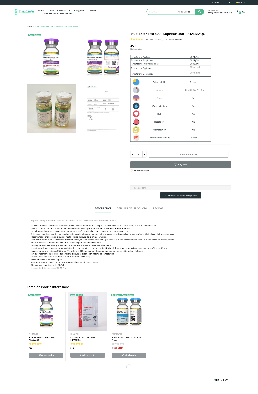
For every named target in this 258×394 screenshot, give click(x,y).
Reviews (158, 208)
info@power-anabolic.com (220, 13)
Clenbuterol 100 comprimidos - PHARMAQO (83, 338)
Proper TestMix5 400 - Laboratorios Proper (126, 338)
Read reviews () (156, 39)
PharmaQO (33, 334)
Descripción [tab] (103, 208)
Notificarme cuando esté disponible (180, 195)
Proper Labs (117, 334)
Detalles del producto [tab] (132, 208)
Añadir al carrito (188, 154)
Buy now (182, 164)
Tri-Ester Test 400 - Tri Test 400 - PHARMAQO (42, 338)
